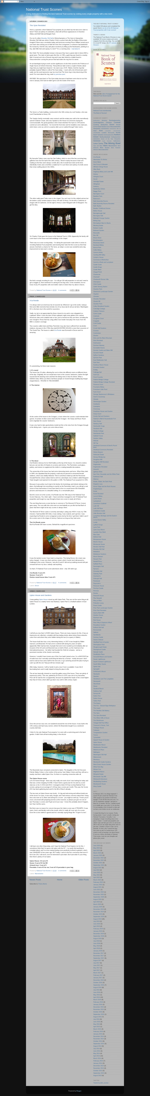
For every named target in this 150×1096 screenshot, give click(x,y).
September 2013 (98, 1073)
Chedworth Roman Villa (101, 279)
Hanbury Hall (97, 423)
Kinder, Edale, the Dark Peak (102, 481)
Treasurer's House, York (101, 725)
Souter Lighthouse (99, 659)
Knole (95, 491)
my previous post (59, 74)
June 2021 (96, 889)
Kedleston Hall (98, 476)
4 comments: (62, 290)
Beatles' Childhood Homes (101, 208)
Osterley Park (97, 573)
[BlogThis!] (73, 290)
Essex (108, 126)
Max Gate (96, 534)
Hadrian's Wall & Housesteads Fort (104, 418)
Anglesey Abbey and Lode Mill (103, 171)
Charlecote (96, 274)
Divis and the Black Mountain (102, 338)
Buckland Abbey (98, 245)
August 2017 (97, 960)
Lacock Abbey (97, 496)
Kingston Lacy (97, 484)
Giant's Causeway (99, 397)
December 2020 (98, 892)
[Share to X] (75, 290)
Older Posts (83, 880)
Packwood (96, 581)
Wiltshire (95, 149)
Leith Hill (96, 506)
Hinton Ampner (98, 452)
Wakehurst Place (98, 749)
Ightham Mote (97, 472)
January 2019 (97, 931)
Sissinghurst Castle (99, 649)
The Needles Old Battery (101, 710)
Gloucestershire (115, 126)
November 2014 (98, 1039)
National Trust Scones (44, 9)
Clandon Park (97, 289)
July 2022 (96, 870)
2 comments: (62, 870)
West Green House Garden (102, 764)
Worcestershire (103, 149)
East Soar (96, 362)
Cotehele (96, 316)
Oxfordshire (96, 139)
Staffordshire (116, 141)
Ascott (95, 179)
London (104, 132)
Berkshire (104, 120)
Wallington (96, 752)
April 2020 (96, 902)
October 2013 (97, 1070)
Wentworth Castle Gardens (102, 762)
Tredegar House (98, 728)
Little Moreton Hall (99, 513)
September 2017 (98, 958)
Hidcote (95, 440)
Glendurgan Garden (99, 401)
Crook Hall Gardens (99, 328)
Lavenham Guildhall (99, 503)
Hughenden (97, 464)
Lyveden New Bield (99, 532)
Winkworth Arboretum (100, 779)
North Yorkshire (98, 135)
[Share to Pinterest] (78, 290)
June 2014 (96, 1051)
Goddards (96, 404)
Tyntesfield (96, 737)
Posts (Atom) (42, 884)
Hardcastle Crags (99, 426)
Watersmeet (97, 757)
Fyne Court (97, 392)
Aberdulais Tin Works (100, 159)
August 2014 (97, 1046)
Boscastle (96, 233)
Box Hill (95, 235)
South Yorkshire (107, 141)
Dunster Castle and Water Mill (103, 350)
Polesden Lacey (98, 603)
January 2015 (97, 1034)
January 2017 (97, 977)
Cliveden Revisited (99, 299)
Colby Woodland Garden (101, 306)
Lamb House (97, 498)
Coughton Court (98, 318)
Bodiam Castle (98, 228)
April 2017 (96, 970)
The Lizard (96, 708)
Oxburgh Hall (97, 578)
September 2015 (98, 1014)
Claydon (96, 294)
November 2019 (98, 911)
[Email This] (71, 290)
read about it (76, 49)
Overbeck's (97, 576)
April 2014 (96, 1056)
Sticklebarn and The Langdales (103, 679)
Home (59, 880)
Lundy (95, 522)
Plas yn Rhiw (97, 600)
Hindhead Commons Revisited (103, 449)
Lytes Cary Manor (99, 529)
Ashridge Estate (98, 181)
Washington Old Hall (99, 754)
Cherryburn (97, 282)
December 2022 (98, 858)
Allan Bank (96, 169)
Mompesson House (99, 539)
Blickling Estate (98, 225)
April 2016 (96, 997)
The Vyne (96, 713)
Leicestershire (116, 130)
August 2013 (97, 1075)
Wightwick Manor (98, 771)
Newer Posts (35, 880)
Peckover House (98, 586)
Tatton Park (97, 701)
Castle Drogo (97, 267)
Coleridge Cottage (99, 308)
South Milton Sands (99, 664)
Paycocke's (97, 583)
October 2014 (97, 1041)
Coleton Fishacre (98, 311)
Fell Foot (96, 374)
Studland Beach (98, 688)
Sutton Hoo (97, 696)
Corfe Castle (97, 313)
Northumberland (105, 137)
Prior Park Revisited (99, 610)
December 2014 (98, 1036)
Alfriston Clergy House (100, 167)
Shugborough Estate (100, 647)
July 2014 (96, 1048)
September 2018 (98, 936)
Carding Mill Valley (99, 255)
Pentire (95, 593)
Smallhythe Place (98, 654)
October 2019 (97, 914)
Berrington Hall (98, 215)
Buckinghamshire (114, 120)
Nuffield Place (97, 564)
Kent (101, 130)
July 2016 (96, 990)
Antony (95, 174)
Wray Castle (97, 786)
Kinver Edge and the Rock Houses (104, 486)
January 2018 (97, 951)
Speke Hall (96, 666)
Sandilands (97, 635)
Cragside (96, 321)
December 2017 (98, 953)
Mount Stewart (98, 556)
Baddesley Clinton (99, 189)
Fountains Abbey (98, 387)
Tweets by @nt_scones (100, 1083)
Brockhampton (98, 240)
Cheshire (109, 122)
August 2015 (97, 1017)
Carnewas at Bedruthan (101, 260)
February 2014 (98, 1061)
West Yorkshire (115, 147)
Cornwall (117, 122)
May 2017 (96, 968)
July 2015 (96, 1019)
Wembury (96, 759)
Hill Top (95, 443)
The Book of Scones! (100, 113)
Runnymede (97, 630)
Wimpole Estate (98, 774)
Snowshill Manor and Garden (102, 657)
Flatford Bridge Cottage (100, 379)
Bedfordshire (96, 120)
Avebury (96, 186)
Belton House (97, 211)
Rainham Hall (97, 617)
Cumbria (96, 124)
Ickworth (96, 469)
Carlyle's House (98, 257)
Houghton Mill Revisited (101, 462)
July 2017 (96, 963)
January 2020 (97, 907)
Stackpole (96, 674)
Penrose (96, 591)
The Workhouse (98, 720)
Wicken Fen (97, 769)
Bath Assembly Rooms (100, 201)
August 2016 (97, 987)
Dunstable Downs (99, 348)
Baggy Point (97, 191)
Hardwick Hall (97, 428)
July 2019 (96, 921)
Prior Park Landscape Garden (103, 608)
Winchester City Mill (99, 776)
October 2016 (97, 982)
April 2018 (96, 948)
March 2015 (97, 1029)
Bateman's (96, 198)
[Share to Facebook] (77, 290)
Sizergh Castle (98, 652)
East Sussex (102, 126)
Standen (96, 676)
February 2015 (98, 1031)
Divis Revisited (98, 340)
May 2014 (96, 1053)
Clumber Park (97, 304)
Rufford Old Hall (98, 627)
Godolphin (96, 406)
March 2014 (97, 1058)
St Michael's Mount (99, 671)
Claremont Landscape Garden (103, 291)
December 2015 (98, 1007)
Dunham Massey (98, 345)
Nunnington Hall (98, 566)
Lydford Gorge (98, 525)
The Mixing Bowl (112, 143)
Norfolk (118, 132)
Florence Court (98, 384)
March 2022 (97, 880)
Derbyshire (104, 124)
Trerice (95, 735)
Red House (97, 620)
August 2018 (97, 938)
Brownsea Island (98, 242)
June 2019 (96, 924)
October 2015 (97, 1012)
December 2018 (98, 933)
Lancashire (108, 130)
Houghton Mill (97, 459)
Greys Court (97, 414)
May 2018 (96, 946)
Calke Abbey (97, 250)
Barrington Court (98, 194)
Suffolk (95, 143)
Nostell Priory (97, 561)
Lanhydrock (97, 501)
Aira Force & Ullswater (100, 164)
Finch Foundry (98, 377)
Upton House (43, 599)
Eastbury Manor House (100, 365)
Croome (96, 330)
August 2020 (97, 899)
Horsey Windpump (99, 457)
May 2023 (96, 848)
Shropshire (117, 139)
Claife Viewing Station (100, 286)
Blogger (78, 1091)
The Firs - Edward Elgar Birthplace (104, 705)
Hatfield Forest (98, 436)
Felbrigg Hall (97, 372)
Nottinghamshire (115, 137)
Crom (95, 326)
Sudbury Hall (97, 691)
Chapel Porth (97, 272)
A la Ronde (34, 301)
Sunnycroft (96, 693)
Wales (105, 146)
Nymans (96, 569)
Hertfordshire (113, 128)
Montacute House (99, 544)
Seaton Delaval (98, 639)
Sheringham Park (99, 644)
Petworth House (98, 595)
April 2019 (96, 926)
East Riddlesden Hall (100, 360)
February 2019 (98, 928)
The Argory (97, 703)
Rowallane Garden (99, 625)
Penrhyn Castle (98, 588)
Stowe (95, 686)
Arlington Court (98, 176)
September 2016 (98, 985)
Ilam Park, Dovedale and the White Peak (106, 474)
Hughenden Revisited (100, 467)
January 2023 (97, 855)
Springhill (96, 669)
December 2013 (98, 1065)
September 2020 (98, 897)
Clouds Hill (96, 301)
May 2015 (96, 1024)
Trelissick (96, 730)
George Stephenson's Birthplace (103, 394)
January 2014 (97, 1063)
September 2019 (98, 916)
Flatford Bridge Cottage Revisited (104, 382)
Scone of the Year (107, 139)
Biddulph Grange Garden (101, 218)
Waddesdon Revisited (100, 747)
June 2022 (96, 872)
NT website (112, 43)
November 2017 (98, 955)
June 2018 (96, 943)
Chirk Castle (97, 284)
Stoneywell (96, 681)
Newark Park (97, 559)
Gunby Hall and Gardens (101, 416)
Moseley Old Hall (47, 38)
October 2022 (97, 862)
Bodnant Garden (98, 230)
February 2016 (98, 1002)
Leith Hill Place (98, 508)
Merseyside (111, 132)
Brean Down (97, 238)
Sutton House (97, 698)
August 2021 (97, 887)
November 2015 (98, 1009)
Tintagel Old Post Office (101, 723)
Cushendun (97, 333)
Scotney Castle (98, 637)
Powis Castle (97, 605)
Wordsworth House (99, 784)
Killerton (96, 479)
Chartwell (96, 277)
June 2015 (96, 1021)
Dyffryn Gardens (98, 355)
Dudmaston (97, 343)
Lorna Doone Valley (99, 520)
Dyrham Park (97, 357)
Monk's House (98, 542)
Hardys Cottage (98, 431)
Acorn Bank (97, 162)
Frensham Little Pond (100, 389)
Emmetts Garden (98, 367)
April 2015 (96, 1026)
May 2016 (96, 995)
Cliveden (96, 296)
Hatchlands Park (98, 433)
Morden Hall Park (99, 546)
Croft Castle (97, 323)
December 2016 (98, 980)
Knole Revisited (98, 493)
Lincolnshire (96, 132)
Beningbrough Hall (99, 213)
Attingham (96, 184)
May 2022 (96, 875)
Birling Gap (97, 220)
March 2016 (97, 999)
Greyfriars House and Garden (103, 411)
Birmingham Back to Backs (102, 223)
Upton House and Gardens (41, 595)
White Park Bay (98, 767)
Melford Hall (97, 537)
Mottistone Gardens (99, 554)
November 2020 (98, 894)
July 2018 (96, 941)
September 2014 (98, 1043)
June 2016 (96, 992)
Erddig (95, 370)
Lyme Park (96, 527)
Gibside (95, 399)
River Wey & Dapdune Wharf (102, 622)
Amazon (96, 45)
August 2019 (97, 919)
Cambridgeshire (98, 122)
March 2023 (97, 853)
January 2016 (97, 1004)
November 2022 (98, 860)
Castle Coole (97, 264)
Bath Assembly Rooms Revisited (103, 203)
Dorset (118, 124)
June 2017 (96, 965)
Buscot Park (97, 247)
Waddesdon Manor (99, 745)
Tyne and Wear (97, 146)
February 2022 (98, 882)
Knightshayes (97, 489)
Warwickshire (39, 873)
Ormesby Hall (97, 571)
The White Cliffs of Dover (101, 718)
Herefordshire (105, 128)
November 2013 (98, 1068)
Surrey (100, 143)
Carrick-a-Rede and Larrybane (103, 262)
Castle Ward (97, 269)
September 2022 (98, 865)
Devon (37, 585)
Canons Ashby (98, 252)
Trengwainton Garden (100, 732)
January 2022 (97, 884)
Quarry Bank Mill (98, 613)
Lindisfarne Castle (99, 511)
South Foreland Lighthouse (102, 661)
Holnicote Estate (98, 454)
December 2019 (98, 909)
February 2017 (98, 975)
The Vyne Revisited (38, 25)
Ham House (97, 421)
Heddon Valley (98, 438)
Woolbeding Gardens (100, 781)
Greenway (96, 409)
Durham (95, 126)
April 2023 (96, 850)
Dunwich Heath (98, 352)
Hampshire (96, 128)
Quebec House (98, 615)
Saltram (95, 632)
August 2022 (97, 867)
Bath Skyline (97, 206)
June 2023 (96, 845)
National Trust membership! (102, 110)
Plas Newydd (97, 598)
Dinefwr (95, 335)
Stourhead (96, 683)
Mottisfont (96, 551)
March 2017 (97, 973)
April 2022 (96, 877)
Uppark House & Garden (101, 740)
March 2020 (97, 904)
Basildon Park (97, 196)
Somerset (96, 141)
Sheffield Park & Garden (101, 642)
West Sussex (104, 147)
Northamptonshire (109, 135)
